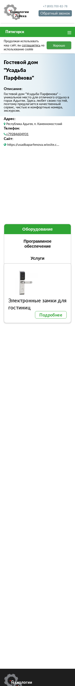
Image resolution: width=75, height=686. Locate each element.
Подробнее (50, 314)
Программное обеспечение (37, 243)
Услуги (37, 258)
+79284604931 (16, 134)
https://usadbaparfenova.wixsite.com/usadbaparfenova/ (34, 144)
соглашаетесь (31, 45)
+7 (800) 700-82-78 (55, 6)
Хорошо (59, 45)
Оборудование (37, 229)
